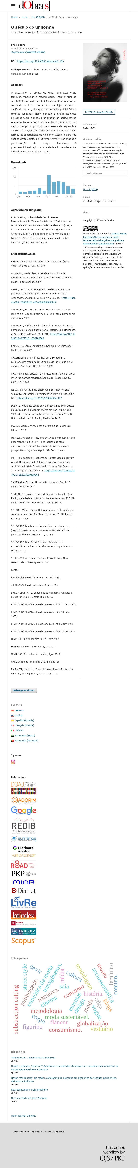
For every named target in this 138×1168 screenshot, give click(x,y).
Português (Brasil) (25, 735)
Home (14, 17)
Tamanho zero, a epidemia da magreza (33, 1057)
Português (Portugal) (26, 740)
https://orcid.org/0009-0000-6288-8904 (28, 52)
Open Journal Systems (23, 1115)
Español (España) (24, 720)
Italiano (19, 730)
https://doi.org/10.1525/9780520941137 (39, 398)
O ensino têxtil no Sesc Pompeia (29, 1098)
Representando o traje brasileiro (29, 1089)
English (19, 715)
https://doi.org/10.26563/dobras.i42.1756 (40, 61)
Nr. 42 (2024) (38, 17)
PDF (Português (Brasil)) (100, 112)
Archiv (25, 17)
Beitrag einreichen (23, 690)
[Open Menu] (13, 5)
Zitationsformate (93, 173)
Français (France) (24, 725)
